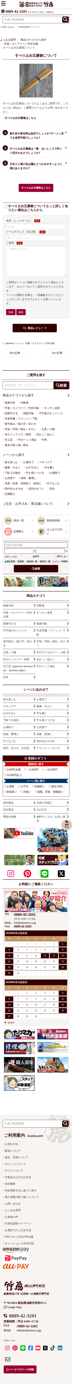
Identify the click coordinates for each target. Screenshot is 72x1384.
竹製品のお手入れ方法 (18, 1177)
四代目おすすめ (14, 488)
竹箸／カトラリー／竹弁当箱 (40, 343)
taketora (10, 343)
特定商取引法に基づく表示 (20, 1190)
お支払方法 (11, 1143)
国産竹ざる (11, 413)
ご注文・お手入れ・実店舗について (28, 503)
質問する (67, 826)
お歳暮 (10, 786)
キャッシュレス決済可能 (19, 1243)
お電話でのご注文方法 (18, 1230)
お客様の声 (11, 1216)
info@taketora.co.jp (25, 922)
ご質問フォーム (33, 107)
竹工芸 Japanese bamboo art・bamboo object (18, 668)
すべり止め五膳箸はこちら (36, 187)
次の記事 (57, 352)
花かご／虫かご (45, 434)
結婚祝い (40, 786)
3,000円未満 (13, 769)
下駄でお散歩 (12, 472)
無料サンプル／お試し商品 (51, 818)
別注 (52, 488)
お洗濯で (10, 478)
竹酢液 (24, 402)
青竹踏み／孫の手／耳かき (20, 423)
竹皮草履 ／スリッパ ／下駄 (21, 418)
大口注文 (42, 809)
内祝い (27, 791)
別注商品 (8, 809)
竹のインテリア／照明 (18, 434)
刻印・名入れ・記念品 (16, 747)
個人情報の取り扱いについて (22, 1196)
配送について (13, 1150)
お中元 (24, 786)
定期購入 (10, 493)
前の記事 (15, 352)
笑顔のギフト (36, 488)
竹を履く (49, 467)
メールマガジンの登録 (21, 1369)
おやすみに (32, 467)
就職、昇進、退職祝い (50, 791)
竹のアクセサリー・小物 (51, 652)
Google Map (14, 1307)
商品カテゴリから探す (18, 395)
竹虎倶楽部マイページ (29, 27)
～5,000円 (32, 769)
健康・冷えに (12, 467)
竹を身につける (35, 472)
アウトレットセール (48, 747)
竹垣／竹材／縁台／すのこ (20, 429)
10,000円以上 (14, 774)
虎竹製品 (8, 802)
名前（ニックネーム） (19, 220)
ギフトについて (14, 1170)
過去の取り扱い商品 (16, 445)
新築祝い (11, 791)
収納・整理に (28, 478)
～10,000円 (51, 769)
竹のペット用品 (27, 439)
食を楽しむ (11, 462)
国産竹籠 (28, 413)
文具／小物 (48, 429)
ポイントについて (15, 1163)
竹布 (44, 439)
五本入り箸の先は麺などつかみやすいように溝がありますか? (36, 166)
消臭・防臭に (44, 734)
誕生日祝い (57, 786)
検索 (37, 568)
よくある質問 (13, 1210)
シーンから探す (14, 455)
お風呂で (28, 462)
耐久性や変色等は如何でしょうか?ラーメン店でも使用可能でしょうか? (37, 135)
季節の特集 (9, 816)
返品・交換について (16, 1157)
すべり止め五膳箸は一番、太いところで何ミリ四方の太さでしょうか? (36, 150)
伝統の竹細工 (44, 802)
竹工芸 (9, 439)
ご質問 (10, 242)
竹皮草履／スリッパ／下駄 (51, 632)
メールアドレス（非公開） (22, 231)
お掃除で (55, 472)
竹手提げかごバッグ (51, 413)
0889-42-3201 (16, 11)
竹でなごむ (53, 483)
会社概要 (10, 1183)
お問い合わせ (13, 1203)
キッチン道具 (52, 407)
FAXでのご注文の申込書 (19, 1236)
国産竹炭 (10, 402)
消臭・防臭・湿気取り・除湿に (23, 483)
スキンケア (45, 462)
